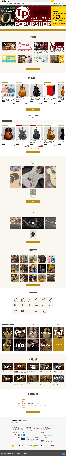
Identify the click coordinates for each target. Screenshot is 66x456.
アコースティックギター (8, 324)
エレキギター (20, 324)
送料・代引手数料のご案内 (45, 427)
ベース (33, 324)
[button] (1, 92)
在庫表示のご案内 (29, 427)
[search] (48, 1)
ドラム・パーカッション (45, 324)
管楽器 (58, 324)
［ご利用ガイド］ (19, 432)
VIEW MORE (33, 201)
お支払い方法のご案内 (16, 427)
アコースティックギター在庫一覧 (58, 345)
